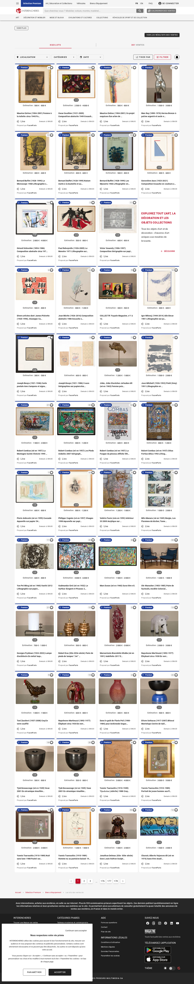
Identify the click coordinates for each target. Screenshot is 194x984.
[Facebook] (147, 923)
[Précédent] (19, 84)
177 (109, 881)
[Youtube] (177, 923)
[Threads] (153, 923)
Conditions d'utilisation (110, 942)
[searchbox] (90, 11)
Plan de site (106, 932)
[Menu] (17, 3)
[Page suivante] (123, 881)
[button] (32, 57)
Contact (104, 927)
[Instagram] (159, 923)
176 (103, 881)
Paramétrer (34, 972)
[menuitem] (32, 3)
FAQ (151, 3)
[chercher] (139, 11)
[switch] (172, 968)
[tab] (55, 44)
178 (116, 881)
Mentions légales (108, 947)
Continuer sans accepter (76, 930)
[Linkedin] (171, 923)
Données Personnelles (110, 951)
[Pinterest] (165, 923)
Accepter (60, 972)
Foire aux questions (109, 923)
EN (141, 3)
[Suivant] (50, 84)
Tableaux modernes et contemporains (72, 923)
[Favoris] (51, 67)
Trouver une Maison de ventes (25, 923)
